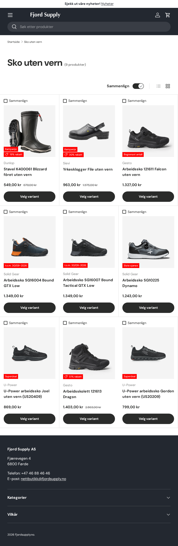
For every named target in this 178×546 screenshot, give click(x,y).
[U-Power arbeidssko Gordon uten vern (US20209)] (148, 353)
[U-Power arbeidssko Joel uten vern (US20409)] (29, 353)
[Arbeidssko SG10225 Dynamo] (148, 242)
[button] (168, 15)
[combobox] (89, 27)
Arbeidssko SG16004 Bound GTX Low (29, 283)
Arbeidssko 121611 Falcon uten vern (144, 172)
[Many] (10, 15)
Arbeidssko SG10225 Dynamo (140, 283)
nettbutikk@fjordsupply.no (43, 478)
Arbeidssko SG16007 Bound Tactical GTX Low (88, 283)
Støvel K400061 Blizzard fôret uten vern (25, 172)
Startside (13, 42)
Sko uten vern (33, 42)
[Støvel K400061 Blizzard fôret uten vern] (29, 131)
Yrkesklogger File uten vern (88, 169)
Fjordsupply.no (24, 535)
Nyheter (107, 4)
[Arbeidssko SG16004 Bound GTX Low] (30, 242)
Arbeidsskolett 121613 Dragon (82, 394)
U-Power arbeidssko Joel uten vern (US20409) (26, 394)
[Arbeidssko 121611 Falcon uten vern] (148, 131)
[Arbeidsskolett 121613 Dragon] (89, 353)
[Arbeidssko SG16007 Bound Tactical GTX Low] (89, 242)
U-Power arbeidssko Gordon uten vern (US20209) (148, 394)
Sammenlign (118, 86)
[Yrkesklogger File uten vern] (89, 131)
